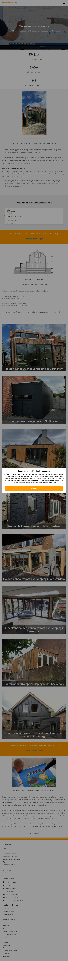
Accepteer (34, 488)
